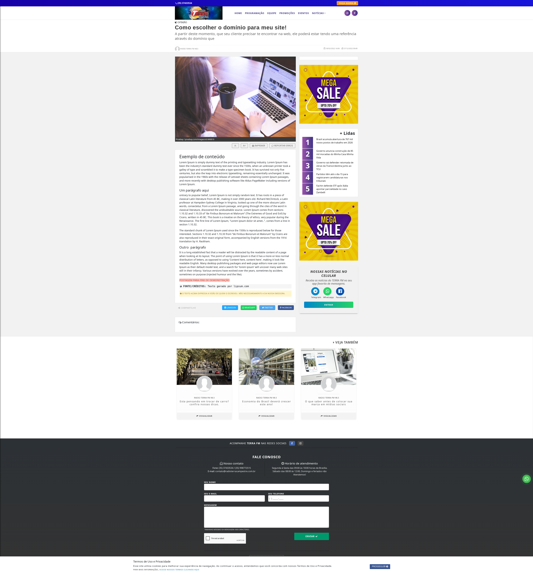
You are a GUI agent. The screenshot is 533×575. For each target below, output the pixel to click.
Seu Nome (210, 482)
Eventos (303, 13)
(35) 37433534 (226, 467)
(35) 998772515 (243, 467)
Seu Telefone (276, 493)
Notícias (318, 13)
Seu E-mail (210, 493)
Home (238, 13)
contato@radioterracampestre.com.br (235, 471)
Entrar (328, 304)
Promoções (287, 13)
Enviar (310, 536)
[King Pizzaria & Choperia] (328, 94)
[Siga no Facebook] (292, 443)
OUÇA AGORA (346, 3)
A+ (244, 145)
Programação (254, 13)
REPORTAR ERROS (283, 145)
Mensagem (210, 505)
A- (235, 145)
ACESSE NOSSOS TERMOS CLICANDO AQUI (179, 569)
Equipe (271, 13)
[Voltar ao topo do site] (529, 345)
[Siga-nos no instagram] (347, 13)
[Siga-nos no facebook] (355, 13)
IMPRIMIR (259, 145)
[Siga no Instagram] (300, 443)
